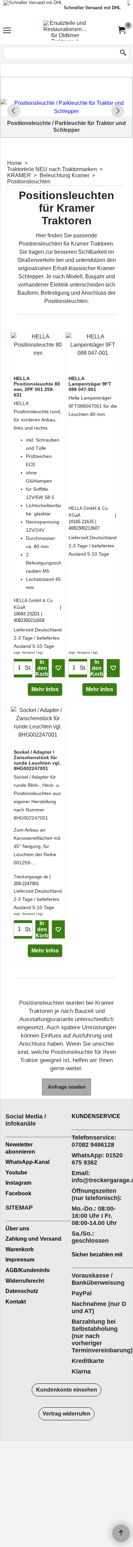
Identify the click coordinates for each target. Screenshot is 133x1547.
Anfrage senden (67, 1087)
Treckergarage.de (31, 876)
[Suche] (123, 53)
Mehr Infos (45, 689)
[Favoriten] (58, 667)
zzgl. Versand (24, 652)
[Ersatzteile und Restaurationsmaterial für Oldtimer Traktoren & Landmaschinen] (65, 30)
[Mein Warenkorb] (121, 30)
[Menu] (7, 31)
